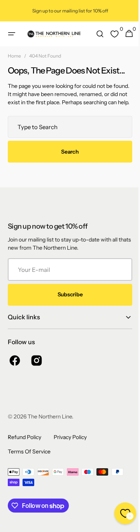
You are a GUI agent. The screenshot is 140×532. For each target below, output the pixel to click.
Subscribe (66, 302)
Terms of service (29, 459)
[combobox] (67, 135)
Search (67, 159)
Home (14, 56)
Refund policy (24, 445)
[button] (11, 33)
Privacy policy (70, 445)
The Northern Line (50, 424)
